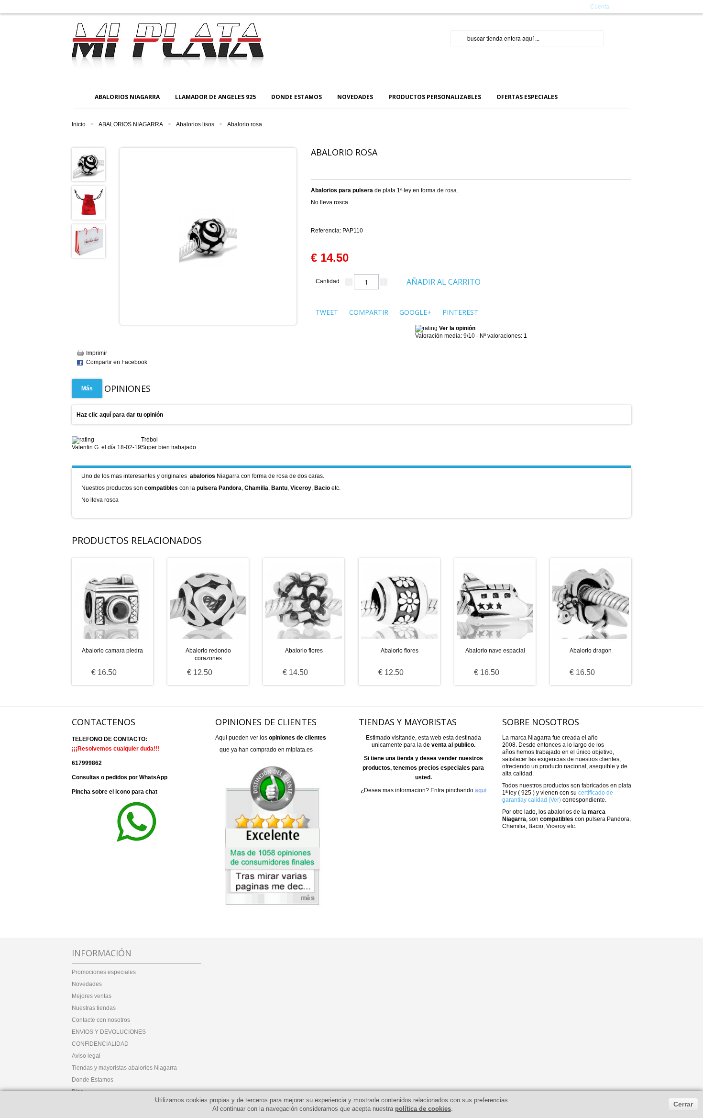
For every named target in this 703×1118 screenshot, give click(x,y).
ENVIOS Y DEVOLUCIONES (109, 1032)
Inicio (79, 124)
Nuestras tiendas (94, 1008)
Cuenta (599, 6)
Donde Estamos (92, 1079)
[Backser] (168, 46)
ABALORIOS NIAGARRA (131, 124)
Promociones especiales (104, 972)
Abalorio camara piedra (112, 650)
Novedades (87, 984)
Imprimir (96, 353)
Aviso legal (86, 1055)
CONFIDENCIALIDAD (100, 1044)
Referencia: (337, 230)
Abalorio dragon (591, 650)
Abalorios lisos (195, 124)
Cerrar (683, 1104)
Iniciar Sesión (524, 6)
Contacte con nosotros (101, 1020)
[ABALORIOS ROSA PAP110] (88, 164)
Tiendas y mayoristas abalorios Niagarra (124, 1067)
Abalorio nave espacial (495, 650)
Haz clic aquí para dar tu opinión (120, 414)
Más (87, 388)
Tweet (327, 312)
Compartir (368, 312)
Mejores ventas (91, 996)
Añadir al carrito (443, 282)
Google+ (415, 312)
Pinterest (460, 312)
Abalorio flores (304, 650)
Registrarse (561, 6)
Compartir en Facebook (116, 362)
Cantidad (328, 281)
